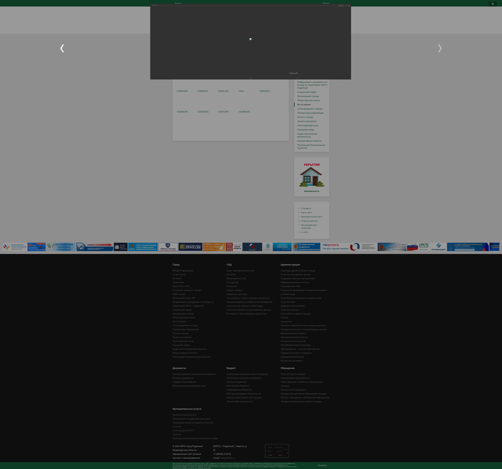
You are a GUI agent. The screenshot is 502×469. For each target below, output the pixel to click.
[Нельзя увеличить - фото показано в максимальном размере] (346, 6)
